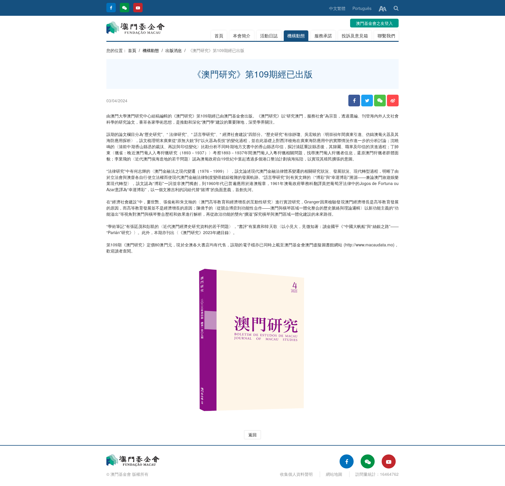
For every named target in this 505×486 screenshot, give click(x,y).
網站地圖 (334, 474)
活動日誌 (269, 35)
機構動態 (296, 35)
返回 (252, 434)
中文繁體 (337, 8)
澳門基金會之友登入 (374, 23)
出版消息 (173, 50)
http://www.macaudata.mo (369, 245)
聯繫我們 (386, 35)
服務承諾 (323, 35)
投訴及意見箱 (355, 35)
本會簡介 (241, 35)
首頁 (219, 35)
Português (361, 8)
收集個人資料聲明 (296, 474)
